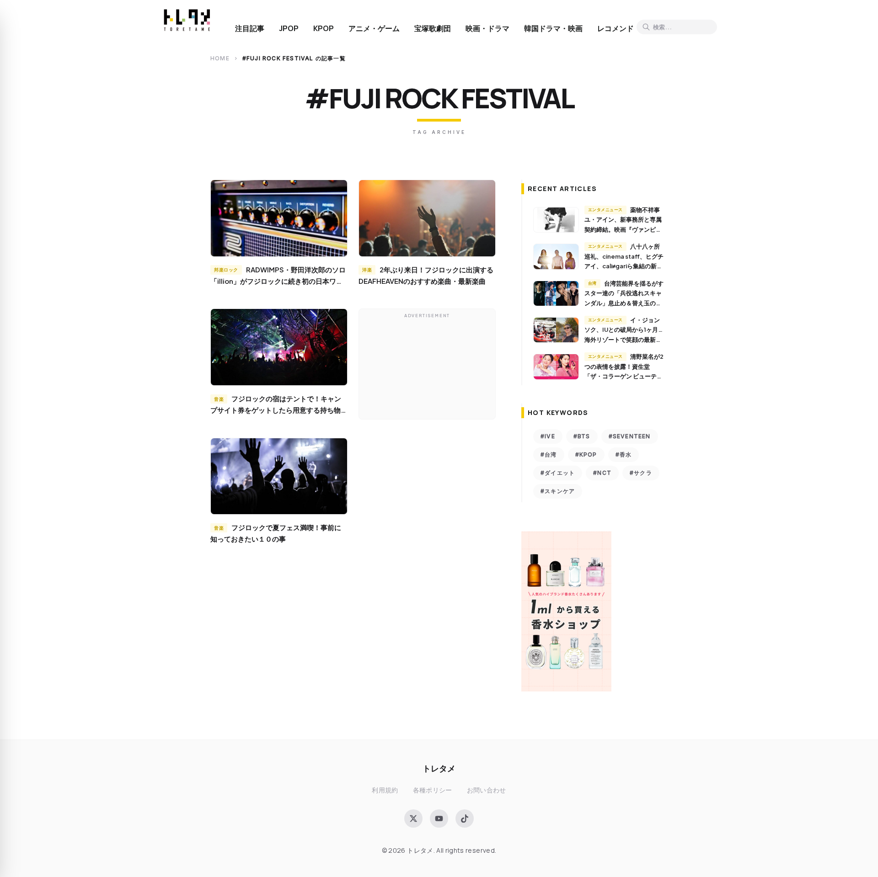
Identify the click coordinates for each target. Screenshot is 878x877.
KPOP (323, 28)
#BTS (581, 436)
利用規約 (385, 790)
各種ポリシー (432, 790)
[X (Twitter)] (413, 818)
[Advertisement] (427, 366)
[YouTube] (439, 818)
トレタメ (439, 768)
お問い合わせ (486, 790)
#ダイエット (558, 472)
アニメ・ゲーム (374, 28)
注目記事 (249, 28)
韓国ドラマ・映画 (553, 28)
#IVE (548, 436)
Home (220, 58)
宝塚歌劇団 (432, 28)
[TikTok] (464, 818)
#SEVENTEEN (630, 436)
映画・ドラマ (487, 28)
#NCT (602, 472)
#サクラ (641, 472)
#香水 (624, 454)
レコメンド (615, 28)
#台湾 (549, 454)
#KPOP (586, 454)
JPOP (289, 28)
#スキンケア (558, 491)
